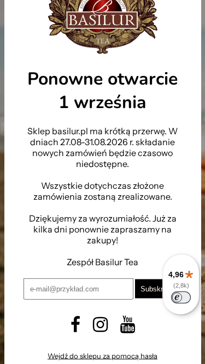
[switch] (181, 297)
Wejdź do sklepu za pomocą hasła (102, 355)
